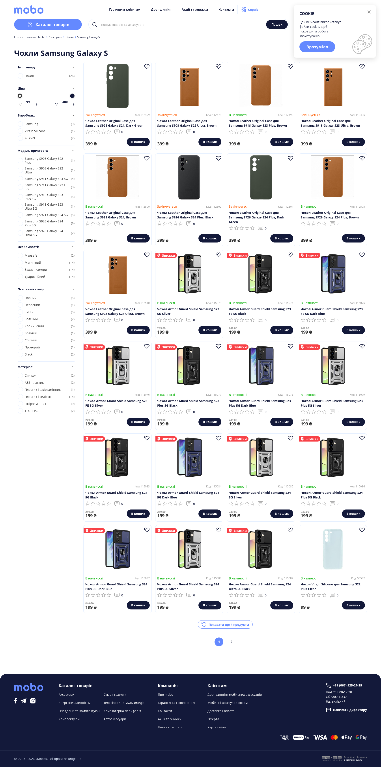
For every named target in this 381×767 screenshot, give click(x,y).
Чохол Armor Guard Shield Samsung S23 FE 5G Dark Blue (332, 311)
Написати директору (350, 710)
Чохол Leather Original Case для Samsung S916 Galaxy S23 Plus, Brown (258, 123)
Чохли (70, 37)
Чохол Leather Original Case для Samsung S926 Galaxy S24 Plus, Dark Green (256, 217)
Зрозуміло (317, 46)
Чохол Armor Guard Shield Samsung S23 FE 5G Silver (116, 403)
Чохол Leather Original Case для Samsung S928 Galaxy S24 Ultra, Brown (115, 311)
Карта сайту (216, 727)
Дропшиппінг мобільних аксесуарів (234, 694)
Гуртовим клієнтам (124, 9)
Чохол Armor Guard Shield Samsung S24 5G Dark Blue (188, 495)
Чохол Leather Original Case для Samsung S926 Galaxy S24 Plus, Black (185, 215)
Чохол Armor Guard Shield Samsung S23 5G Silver (188, 311)
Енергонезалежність (74, 703)
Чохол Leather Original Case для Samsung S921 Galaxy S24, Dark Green (114, 123)
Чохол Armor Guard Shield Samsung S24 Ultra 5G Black (260, 586)
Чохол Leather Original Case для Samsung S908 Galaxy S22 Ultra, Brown (187, 123)
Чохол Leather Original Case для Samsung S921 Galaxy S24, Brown (110, 215)
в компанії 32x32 (353, 759)
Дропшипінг (161, 9)
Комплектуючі (69, 719)
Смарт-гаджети (115, 694)
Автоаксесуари (115, 719)
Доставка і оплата (221, 711)
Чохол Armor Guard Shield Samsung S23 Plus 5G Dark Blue (260, 403)
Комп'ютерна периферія (122, 711)
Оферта (213, 719)
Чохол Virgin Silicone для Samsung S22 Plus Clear (330, 586)
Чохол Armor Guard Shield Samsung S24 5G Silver (260, 495)
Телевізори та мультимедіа (124, 703)
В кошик (138, 142)
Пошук (276, 24)
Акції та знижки (195, 9)
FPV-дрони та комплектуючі (80, 711)
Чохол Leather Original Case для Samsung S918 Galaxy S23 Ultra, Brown (330, 123)
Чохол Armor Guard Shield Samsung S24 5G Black (116, 495)
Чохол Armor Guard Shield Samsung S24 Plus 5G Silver (188, 586)
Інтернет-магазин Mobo (29, 37)
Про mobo (165, 694)
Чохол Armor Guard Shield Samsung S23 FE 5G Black (260, 311)
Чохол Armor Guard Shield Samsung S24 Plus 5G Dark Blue (116, 586)
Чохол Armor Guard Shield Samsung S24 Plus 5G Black (332, 495)
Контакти (226, 9)
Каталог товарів (52, 24)
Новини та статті (170, 727)
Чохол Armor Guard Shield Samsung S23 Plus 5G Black (188, 403)
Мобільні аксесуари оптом (227, 703)
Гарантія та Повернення (176, 703)
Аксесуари (55, 37)
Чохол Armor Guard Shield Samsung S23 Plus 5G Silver (332, 403)
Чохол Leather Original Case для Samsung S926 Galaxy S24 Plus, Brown (330, 215)
